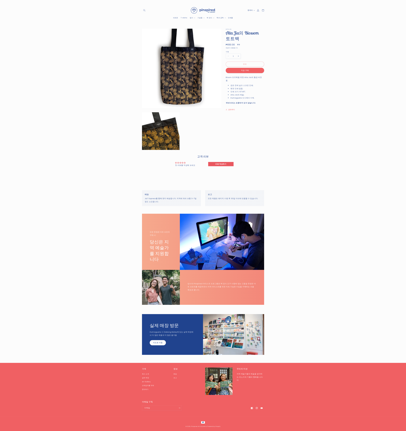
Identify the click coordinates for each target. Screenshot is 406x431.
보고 (175, 378)
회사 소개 (145, 374)
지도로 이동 (158, 342)
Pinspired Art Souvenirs (199, 426)
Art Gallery (146, 382)
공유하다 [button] (231, 109)
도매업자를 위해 (148, 385)
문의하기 (145, 389)
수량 (227, 52)
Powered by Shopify (213, 426)
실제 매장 (145, 378)
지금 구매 (245, 70)
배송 (175, 374)
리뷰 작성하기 (220, 164)
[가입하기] (179, 407)
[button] (144, 10)
